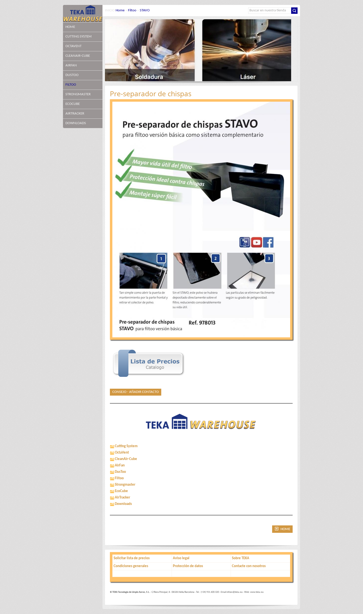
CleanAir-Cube (77, 56)
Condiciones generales (131, 566)
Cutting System (78, 36)
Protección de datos (188, 566)
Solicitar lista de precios (132, 558)
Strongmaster (78, 94)
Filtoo (70, 85)
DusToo (72, 75)
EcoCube (72, 104)
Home (70, 27)
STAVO (145, 10)
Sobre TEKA (240, 558)
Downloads (75, 123)
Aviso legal (181, 558)
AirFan (71, 65)
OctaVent (73, 46)
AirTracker (74, 113)
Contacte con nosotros (249, 566)
